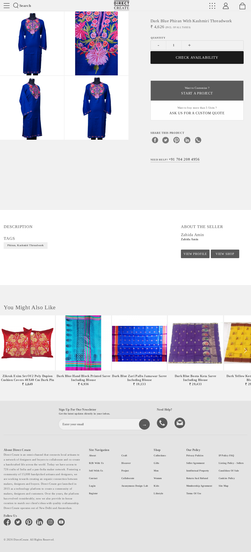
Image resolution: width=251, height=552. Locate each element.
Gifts (156, 463)
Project (125, 470)
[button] (245, 350)
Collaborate (127, 478)
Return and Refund (197, 478)
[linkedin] (187, 140)
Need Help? (175, 159)
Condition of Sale (229, 470)
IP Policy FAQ (226, 455)
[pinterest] (176, 140)
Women (158, 478)
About (92, 455)
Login (92, 485)
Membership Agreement (199, 485)
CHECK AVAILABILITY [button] (197, 57)
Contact (93, 478)
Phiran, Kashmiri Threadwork (25, 245)
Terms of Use (193, 493)
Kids (156, 485)
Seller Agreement (195, 463)
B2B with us (96, 463)
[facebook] (155, 140)
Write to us (180, 422)
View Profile (195, 254)
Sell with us (96, 470)
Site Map (224, 485)
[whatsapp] (198, 140)
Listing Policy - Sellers (231, 463)
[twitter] (165, 140)
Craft (124, 455)
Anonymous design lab (134, 485)
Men (156, 470)
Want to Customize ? (197, 91)
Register (93, 493)
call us (163, 422)
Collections (160, 455)
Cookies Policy (227, 478)
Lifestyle (158, 493)
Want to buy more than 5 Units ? (197, 110)
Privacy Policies (195, 455)
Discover (126, 463)
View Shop (225, 254)
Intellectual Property (197, 470)
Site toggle (7, 5)
